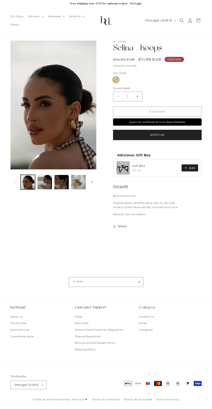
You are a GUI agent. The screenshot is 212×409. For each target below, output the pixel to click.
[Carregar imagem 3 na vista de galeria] (61, 182)
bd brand (48, 399)
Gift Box (138, 166)
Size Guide (82, 323)
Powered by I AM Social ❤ (71, 399)
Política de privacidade (138, 399)
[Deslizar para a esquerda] (14, 182)
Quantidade (121, 88)
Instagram (146, 329)
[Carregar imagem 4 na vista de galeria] (78, 182)
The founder (18, 323)
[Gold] (116, 80)
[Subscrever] (138, 282)
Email (143, 323)
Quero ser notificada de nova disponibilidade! (157, 122)
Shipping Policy (85, 349)
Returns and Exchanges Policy (95, 342)
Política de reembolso (106, 399)
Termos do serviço (168, 399)
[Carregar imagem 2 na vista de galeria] (44, 182)
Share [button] (122, 226)
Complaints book (22, 336)
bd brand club (19, 329)
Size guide (120, 186)
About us (16, 316)
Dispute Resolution (88, 336)
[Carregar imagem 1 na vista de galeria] (27, 182)
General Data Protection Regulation (99, 329)
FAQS (78, 316)
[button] (36, 16)
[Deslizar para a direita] (91, 182)
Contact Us (146, 316)
